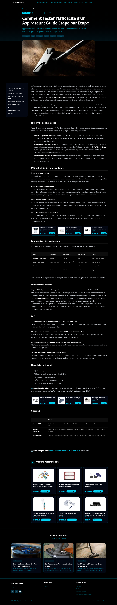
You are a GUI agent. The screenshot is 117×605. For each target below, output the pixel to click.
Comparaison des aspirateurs (16, 101)
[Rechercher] (105, 2)
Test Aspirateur (26, 9)
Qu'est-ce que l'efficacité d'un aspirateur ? (16, 89)
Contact (78, 589)
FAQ (9, 107)
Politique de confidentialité (83, 594)
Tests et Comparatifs (42, 2)
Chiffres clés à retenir (14, 104)
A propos (78, 586)
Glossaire (10, 113)
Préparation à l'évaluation (15, 93)
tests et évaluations (56, 2)
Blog (45, 589)
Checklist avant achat (14, 110)
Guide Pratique (68, 2)
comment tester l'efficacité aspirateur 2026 (64, 451)
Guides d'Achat (78, 2)
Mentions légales (81, 591)
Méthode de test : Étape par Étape (16, 97)
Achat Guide (88, 2)
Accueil (46, 586)
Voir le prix (52, 233)
